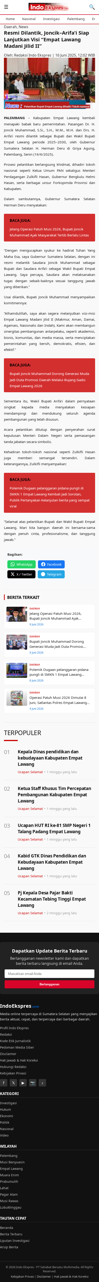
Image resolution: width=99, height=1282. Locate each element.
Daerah (10, 26)
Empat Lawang (11, 1168)
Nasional (29, 19)
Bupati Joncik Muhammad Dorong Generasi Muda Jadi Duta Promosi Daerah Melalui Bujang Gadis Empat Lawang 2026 (49, 379)
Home (10, 19)
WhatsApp (24, 564)
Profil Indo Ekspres (14, 1028)
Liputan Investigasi (14, 1240)
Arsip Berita (9, 1247)
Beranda (6, 1227)
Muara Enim (9, 1175)
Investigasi (51, 19)
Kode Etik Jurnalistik (15, 1041)
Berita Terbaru (11, 1234)
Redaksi (6, 1034)
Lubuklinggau (10, 1207)
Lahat (4, 1188)
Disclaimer (8, 1054)
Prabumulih (9, 1181)
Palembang (76, 19)
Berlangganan (49, 984)
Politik (4, 1122)
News (23, 26)
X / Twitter (24, 574)
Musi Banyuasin (12, 1162)
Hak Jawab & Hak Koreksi (19, 1060)
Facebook (54, 564)
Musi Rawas (9, 1201)
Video (4, 1135)
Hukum (5, 1109)
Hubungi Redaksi (13, 1067)
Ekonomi (6, 1116)
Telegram (54, 574)
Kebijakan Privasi (13, 1073)
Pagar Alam (9, 1194)
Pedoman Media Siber (17, 1047)
